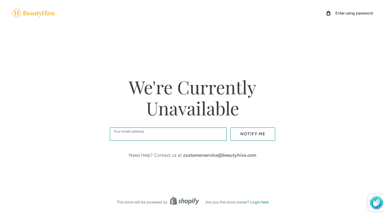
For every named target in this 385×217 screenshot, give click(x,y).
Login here (259, 202)
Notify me (252, 134)
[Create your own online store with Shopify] (184, 201)
